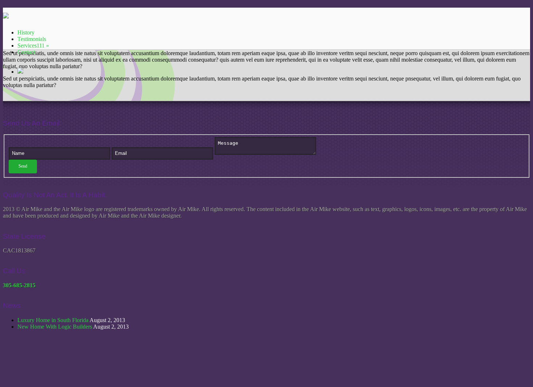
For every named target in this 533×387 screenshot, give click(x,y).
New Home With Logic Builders (54, 327)
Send (22, 166)
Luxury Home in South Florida (52, 320)
